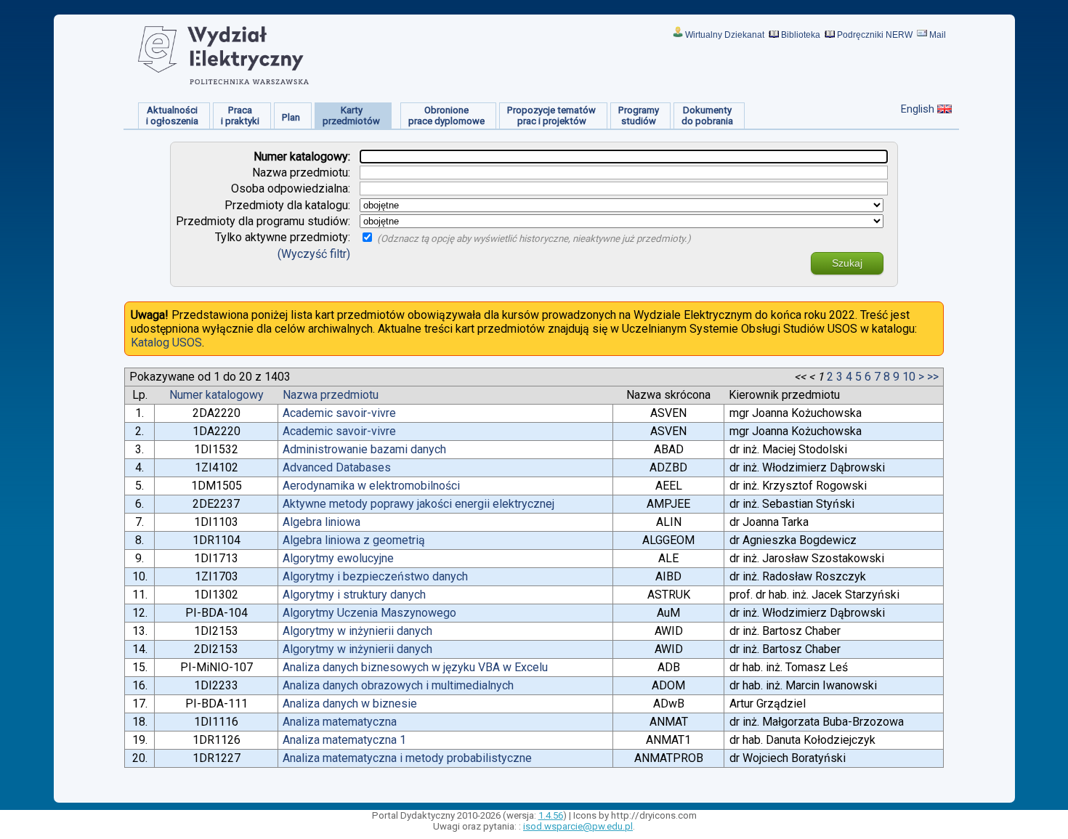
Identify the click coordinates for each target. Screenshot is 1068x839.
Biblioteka (800, 35)
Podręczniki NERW (875, 35)
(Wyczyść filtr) (314, 254)
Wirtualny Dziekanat (724, 35)
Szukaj (847, 263)
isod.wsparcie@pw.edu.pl (578, 826)
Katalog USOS (166, 342)
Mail (937, 35)
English (917, 108)
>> (933, 377)
